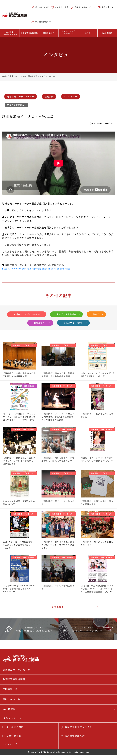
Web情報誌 (107, 33)
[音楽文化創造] (14, 14)
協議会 (96, 314)
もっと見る (58, 606)
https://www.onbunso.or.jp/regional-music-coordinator (37, 268)
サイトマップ (9, 744)
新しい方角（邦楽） (73, 322)
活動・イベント (11, 699)
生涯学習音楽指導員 (29, 33)
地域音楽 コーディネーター (20, 96)
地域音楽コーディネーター (27, 314)
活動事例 (49, 96)
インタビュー (70, 96)
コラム (88, 33)
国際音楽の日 (49, 33)
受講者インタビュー (17, 104)
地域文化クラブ (68, 32)
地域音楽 (9, 33)
